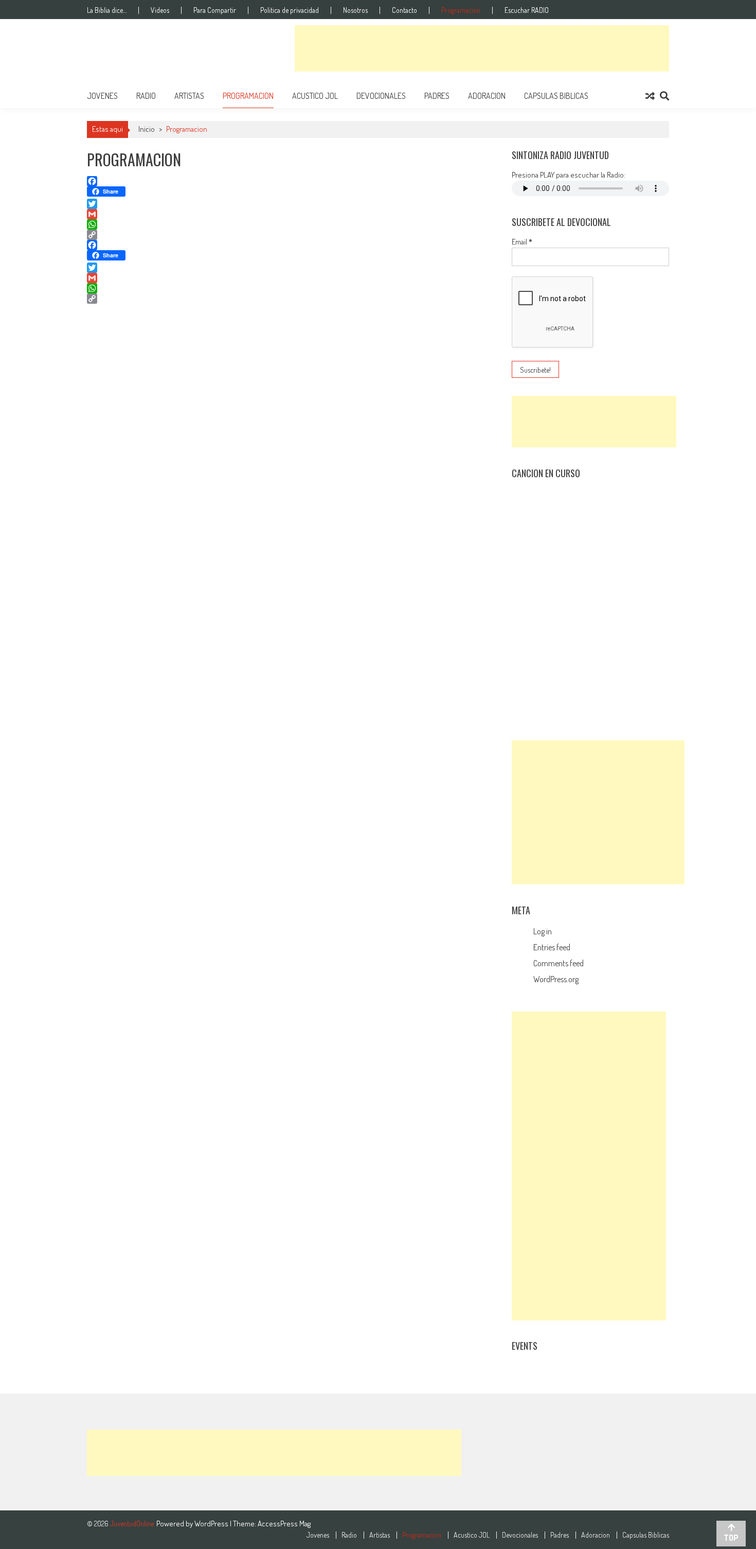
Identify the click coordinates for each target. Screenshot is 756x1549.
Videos (160, 10)
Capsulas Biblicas (556, 96)
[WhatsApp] (290, 224)
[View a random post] (650, 95)
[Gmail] (290, 214)
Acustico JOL (315, 96)
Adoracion (487, 96)
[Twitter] (290, 204)
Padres (436, 96)
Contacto (404, 10)
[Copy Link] (290, 235)
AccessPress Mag (284, 1523)
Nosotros (355, 10)
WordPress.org (556, 979)
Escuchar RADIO (527, 10)
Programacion (460, 10)
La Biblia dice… (107, 10)
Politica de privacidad (289, 10)
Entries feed (551, 947)
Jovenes (102, 96)
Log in (542, 931)
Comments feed (558, 963)
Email (522, 242)
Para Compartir (214, 10)
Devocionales (381, 96)
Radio (146, 96)
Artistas (189, 96)
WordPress (212, 1523)
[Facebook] (290, 181)
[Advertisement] (482, 48)
